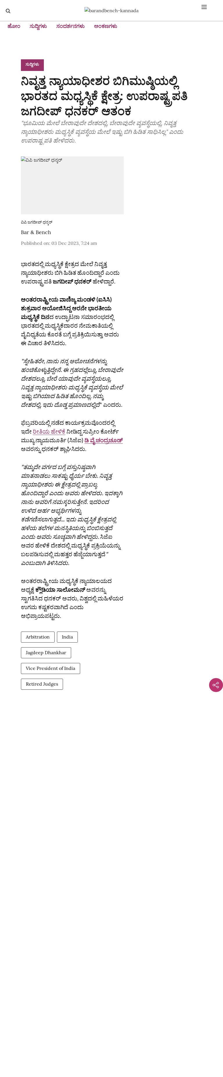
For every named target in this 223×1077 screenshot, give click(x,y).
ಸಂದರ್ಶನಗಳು (70, 26)
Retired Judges (42, 684)
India (67, 637)
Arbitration (38, 637)
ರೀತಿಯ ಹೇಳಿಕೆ (49, 431)
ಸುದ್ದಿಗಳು (38, 26)
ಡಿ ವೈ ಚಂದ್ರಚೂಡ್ (103, 439)
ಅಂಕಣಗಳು (105, 26)
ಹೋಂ (14, 26)
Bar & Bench (36, 232)
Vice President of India (50, 668)
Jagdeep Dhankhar (46, 652)
